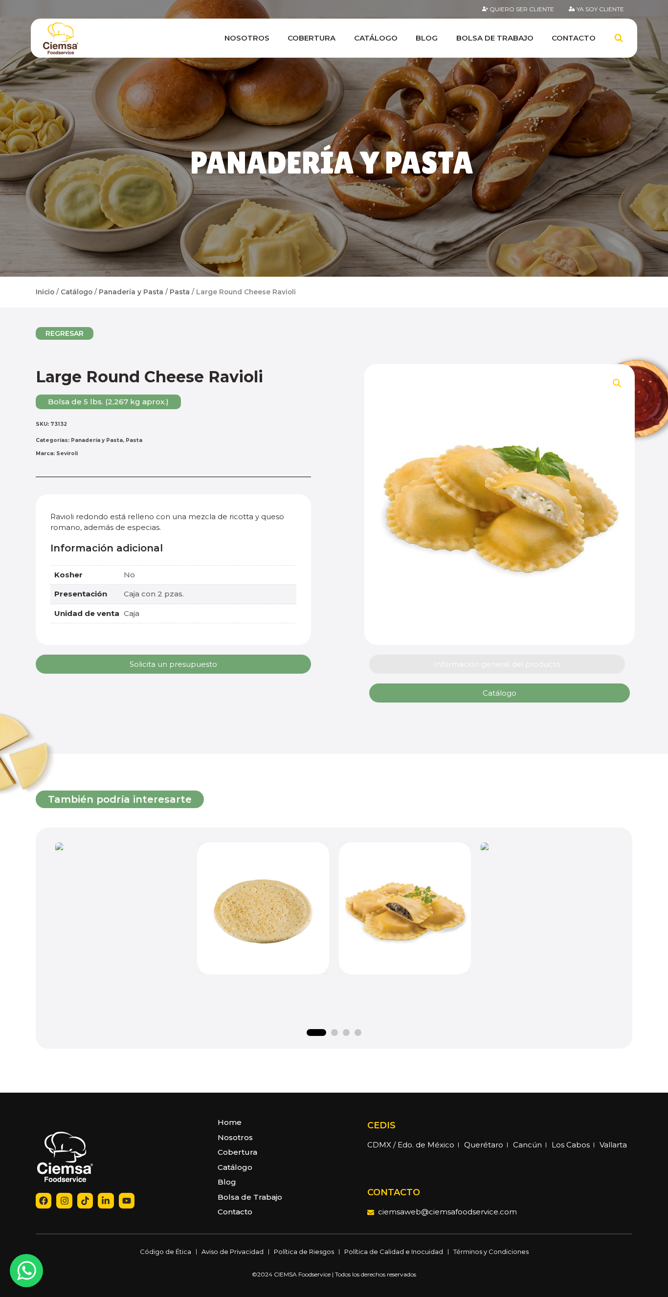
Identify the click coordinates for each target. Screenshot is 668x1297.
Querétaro (483, 1144)
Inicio (45, 292)
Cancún (527, 1144)
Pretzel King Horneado (121, 927)
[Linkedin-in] (105, 1201)
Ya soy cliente (600, 9)
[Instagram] (64, 1201)
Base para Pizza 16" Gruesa (263, 927)
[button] (64, 333)
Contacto (574, 38)
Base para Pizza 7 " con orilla (547, 933)
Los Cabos (571, 1144)
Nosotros (246, 38)
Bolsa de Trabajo (495, 38)
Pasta (180, 292)
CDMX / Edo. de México (410, 1144)
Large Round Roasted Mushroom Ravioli (405, 933)
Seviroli (67, 453)
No (129, 574)
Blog (427, 38)
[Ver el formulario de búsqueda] (618, 38)
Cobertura (311, 38)
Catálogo (376, 38)
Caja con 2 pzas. (154, 593)
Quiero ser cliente (522, 9)
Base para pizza (263, 911)
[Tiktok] (85, 1201)
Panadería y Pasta (331, 162)
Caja (131, 613)
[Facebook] (43, 1201)
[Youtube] (126, 1201)
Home (230, 1122)
